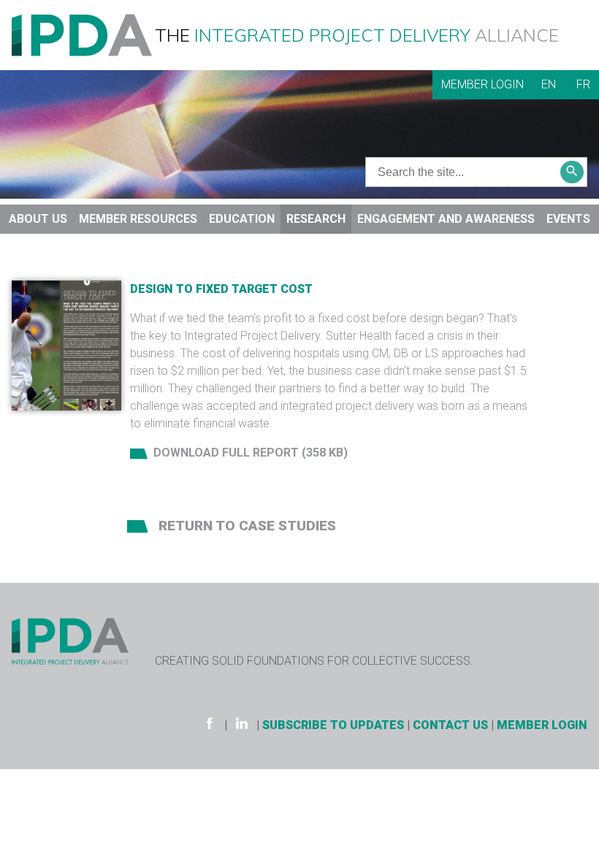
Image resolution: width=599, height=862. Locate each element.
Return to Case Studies (245, 525)
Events (568, 219)
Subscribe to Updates (333, 725)
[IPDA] (82, 34)
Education (242, 219)
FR (583, 84)
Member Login (482, 84)
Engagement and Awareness (446, 219)
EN (548, 84)
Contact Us (450, 725)
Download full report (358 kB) (250, 452)
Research (316, 219)
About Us (38, 219)
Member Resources (138, 219)
